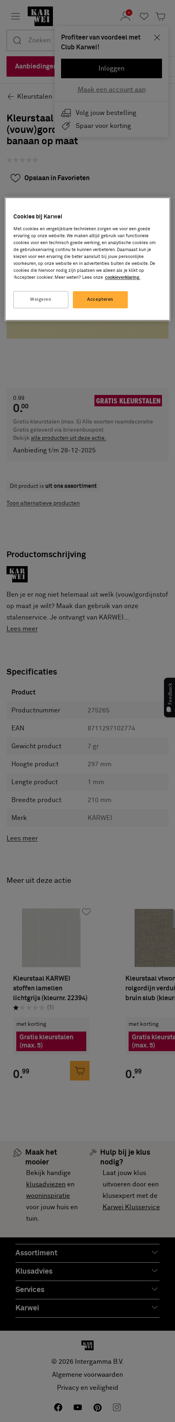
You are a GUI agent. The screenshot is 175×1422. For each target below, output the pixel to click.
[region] (87, 259)
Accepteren (100, 300)
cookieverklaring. (122, 278)
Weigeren (41, 300)
